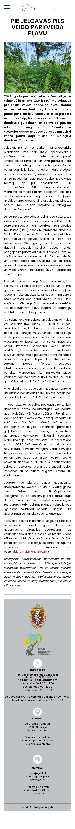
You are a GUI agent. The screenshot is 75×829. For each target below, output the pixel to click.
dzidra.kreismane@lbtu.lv (30, 552)
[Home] (33, 8)
